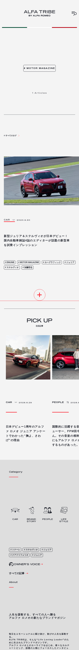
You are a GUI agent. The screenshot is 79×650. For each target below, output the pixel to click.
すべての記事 (16, 573)
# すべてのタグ (10, 135)
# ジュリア (46, 549)
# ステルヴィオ (31, 549)
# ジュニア (37, 555)
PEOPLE (58, 402)
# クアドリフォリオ (19, 555)
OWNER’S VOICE (27, 564)
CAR (9, 402)
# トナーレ (15, 549)
